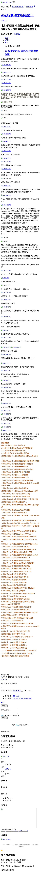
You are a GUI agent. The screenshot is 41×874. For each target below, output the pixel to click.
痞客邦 (15, 691)
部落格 (7, 40)
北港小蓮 (4, 679)
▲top (2, 702)
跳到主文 (4, 21)
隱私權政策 (35, 844)
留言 (19, 691)
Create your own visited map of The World (14, 831)
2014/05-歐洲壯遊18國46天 (22, 698)
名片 (6, 42)
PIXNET (9, 844)
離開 (11, 870)
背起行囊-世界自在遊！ (17, 15)
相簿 (6, 38)
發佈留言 (4, 718)
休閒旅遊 (17, 34)
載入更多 (4, 706)
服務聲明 (21, 846)
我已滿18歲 (5, 870)
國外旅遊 (16, 696)
